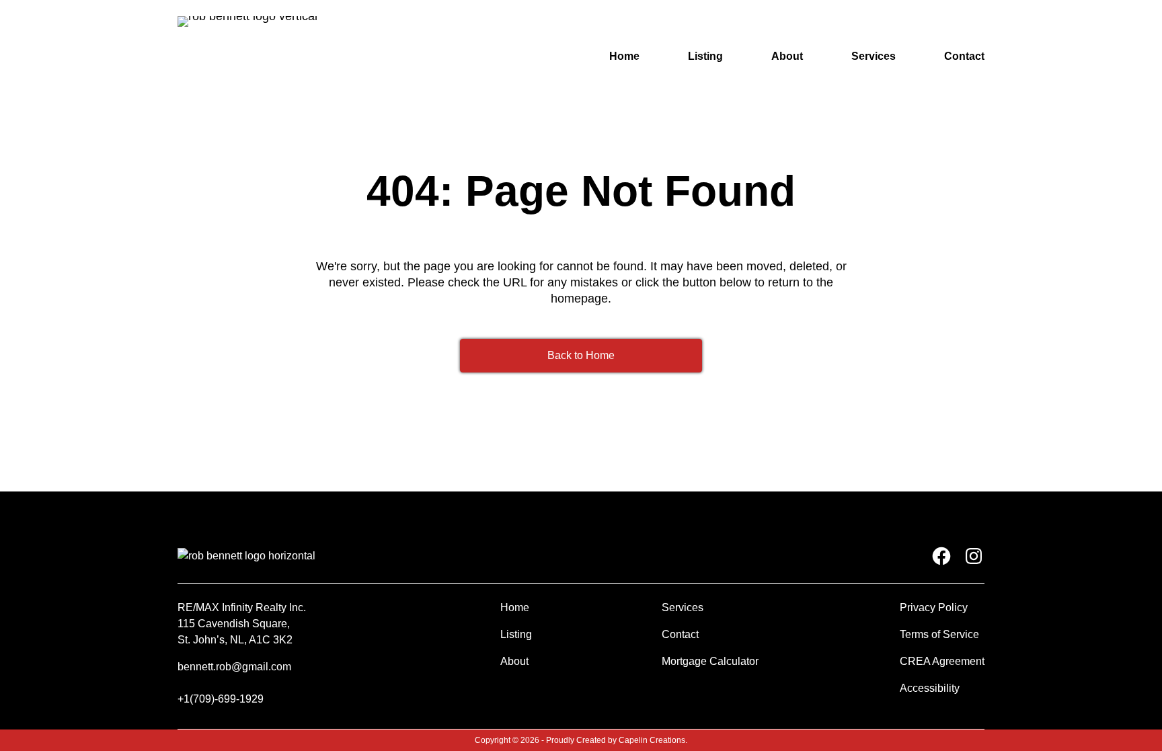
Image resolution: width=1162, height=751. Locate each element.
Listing (705, 56)
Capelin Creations (652, 740)
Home (624, 56)
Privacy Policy (934, 607)
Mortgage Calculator (710, 661)
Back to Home (581, 355)
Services (873, 56)
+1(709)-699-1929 (221, 699)
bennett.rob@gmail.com (234, 666)
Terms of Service (939, 634)
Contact (964, 56)
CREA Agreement (942, 661)
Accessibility (930, 688)
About (787, 56)
